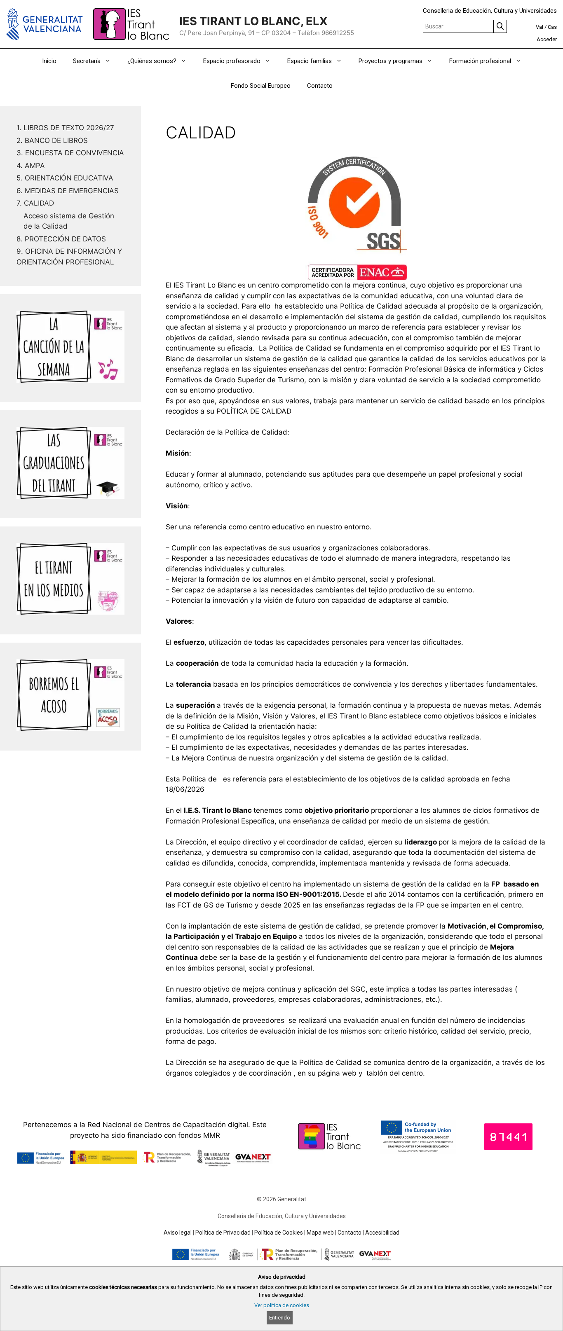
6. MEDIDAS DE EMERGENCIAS (67, 191)
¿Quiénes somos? (151, 61)
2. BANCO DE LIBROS (52, 140)
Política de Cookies (278, 1232)
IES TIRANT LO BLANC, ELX (253, 21)
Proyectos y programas (390, 61)
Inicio (49, 61)
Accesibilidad (382, 1232)
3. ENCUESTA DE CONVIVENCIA (70, 153)
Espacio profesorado (231, 61)
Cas (552, 27)
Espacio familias (309, 61)
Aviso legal (178, 1232)
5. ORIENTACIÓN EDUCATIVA (64, 178)
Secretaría (87, 61)
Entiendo (279, 1318)
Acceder (547, 39)
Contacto (320, 85)
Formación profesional (480, 61)
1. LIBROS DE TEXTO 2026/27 (65, 128)
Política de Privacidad (223, 1232)
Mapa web (320, 1232)
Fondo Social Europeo (261, 85)
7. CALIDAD (35, 203)
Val (539, 27)
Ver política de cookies (281, 1305)
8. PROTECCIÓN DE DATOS (61, 239)
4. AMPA (30, 165)
